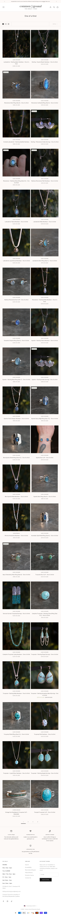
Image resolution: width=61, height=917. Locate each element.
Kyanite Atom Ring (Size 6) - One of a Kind (45, 496)
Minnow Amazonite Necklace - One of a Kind (16, 535)
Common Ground (16, 809)
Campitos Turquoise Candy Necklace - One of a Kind (16, 654)
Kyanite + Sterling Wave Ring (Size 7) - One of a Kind (16, 379)
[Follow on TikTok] (11, 901)
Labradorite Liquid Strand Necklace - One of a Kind (16, 260)
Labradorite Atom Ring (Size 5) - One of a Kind (44, 260)
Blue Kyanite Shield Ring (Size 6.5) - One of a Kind (16, 457)
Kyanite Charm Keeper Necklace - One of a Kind (16, 418)
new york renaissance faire (25, 1)
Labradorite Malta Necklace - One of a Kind (44, 221)
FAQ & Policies (29, 872)
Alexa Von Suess (16, 59)
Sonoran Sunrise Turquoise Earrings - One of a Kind (16, 613)
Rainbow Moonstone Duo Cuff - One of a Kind (16, 299)
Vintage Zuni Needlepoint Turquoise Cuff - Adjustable (16, 813)
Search (27, 864)
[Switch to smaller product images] (6, 24)
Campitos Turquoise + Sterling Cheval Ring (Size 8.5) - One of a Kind (44, 614)
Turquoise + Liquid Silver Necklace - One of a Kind (16, 773)
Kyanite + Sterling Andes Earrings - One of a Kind (44, 379)
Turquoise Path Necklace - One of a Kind (44, 734)
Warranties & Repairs (30, 870)
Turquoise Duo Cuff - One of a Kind (44, 574)
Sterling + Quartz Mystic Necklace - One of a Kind (45, 62)
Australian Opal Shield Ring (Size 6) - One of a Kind (44, 535)
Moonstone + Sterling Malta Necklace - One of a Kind (44, 300)
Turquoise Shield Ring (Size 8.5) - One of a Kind (16, 734)
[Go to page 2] (37, 822)
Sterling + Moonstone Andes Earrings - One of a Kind (44, 142)
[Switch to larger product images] (3, 24)
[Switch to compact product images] (8, 24)
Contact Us (28, 878)
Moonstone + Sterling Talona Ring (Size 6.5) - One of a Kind (16, 181)
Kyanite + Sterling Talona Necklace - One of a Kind (45, 340)
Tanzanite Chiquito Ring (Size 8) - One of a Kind (16, 340)
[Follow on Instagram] (7, 901)
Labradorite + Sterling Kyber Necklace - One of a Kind (16, 63)
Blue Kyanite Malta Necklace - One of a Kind (16, 496)
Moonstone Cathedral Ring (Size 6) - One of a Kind (44, 103)
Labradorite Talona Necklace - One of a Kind (16, 221)
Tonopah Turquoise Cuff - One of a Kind (44, 812)
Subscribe (45, 879)
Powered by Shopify (36, 909)
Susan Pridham (16, 533)
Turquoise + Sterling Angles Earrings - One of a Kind (44, 773)
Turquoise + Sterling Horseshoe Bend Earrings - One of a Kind (44, 694)
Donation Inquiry (29, 875)
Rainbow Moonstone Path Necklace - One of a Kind (44, 181)
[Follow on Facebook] (3, 901)
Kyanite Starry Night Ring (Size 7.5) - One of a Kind (44, 418)
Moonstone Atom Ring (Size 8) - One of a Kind (16, 103)
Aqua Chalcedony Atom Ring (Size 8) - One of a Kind (16, 574)
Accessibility (28, 867)
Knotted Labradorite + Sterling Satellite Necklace (16, 142)
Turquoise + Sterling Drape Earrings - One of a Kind (44, 654)
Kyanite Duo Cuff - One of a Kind (44, 457)
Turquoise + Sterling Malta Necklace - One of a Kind (16, 693)
